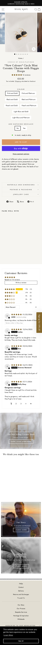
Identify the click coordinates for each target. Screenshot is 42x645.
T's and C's (21, 598)
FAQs (21, 584)
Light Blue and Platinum (21, 117)
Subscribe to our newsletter (20, 626)
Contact (21, 587)
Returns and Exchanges (21, 594)
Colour (21, 89)
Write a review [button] (21, 282)
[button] (17, 75)
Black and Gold (12, 99)
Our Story (21, 605)
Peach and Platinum (29, 105)
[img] (16, 314)
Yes (24, 128)
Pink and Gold (12, 93)
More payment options (21, 154)
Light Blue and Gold (21, 111)
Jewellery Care (21, 194)
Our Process (21, 608)
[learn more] (21, 519)
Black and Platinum (28, 99)
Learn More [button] (8, 635)
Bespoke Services (21, 612)
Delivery (21, 591)
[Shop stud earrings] (21, 431)
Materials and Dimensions (21, 185)
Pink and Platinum (28, 93)
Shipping (18, 81)
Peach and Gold (11, 105)
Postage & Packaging (21, 190)
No (18, 128)
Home (20, 58)
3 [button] (20, 403)
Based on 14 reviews (12, 279)
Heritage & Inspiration (21, 616)
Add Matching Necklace (21, 124)
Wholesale (20, 619)
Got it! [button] (21, 641)
